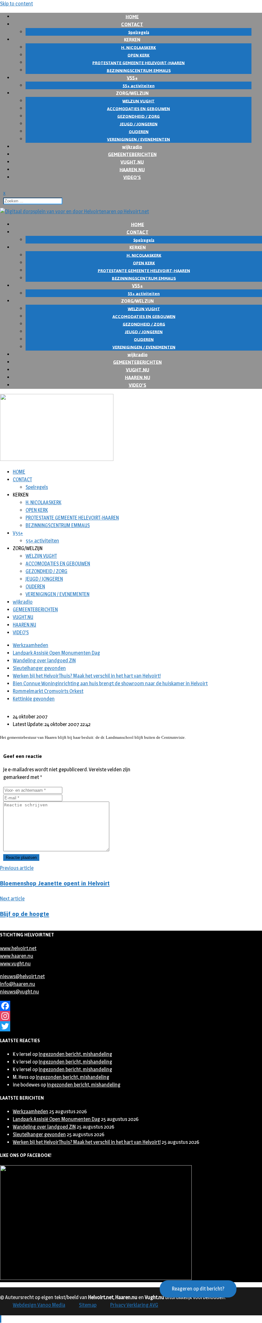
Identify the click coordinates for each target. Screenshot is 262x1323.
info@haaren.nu (17, 984)
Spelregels (37, 487)
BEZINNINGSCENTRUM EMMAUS (58, 525)
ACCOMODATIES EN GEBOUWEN (58, 564)
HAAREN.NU (24, 625)
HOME (19, 472)
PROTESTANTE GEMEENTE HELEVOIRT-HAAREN (72, 518)
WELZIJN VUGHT (41, 556)
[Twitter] (131, 1026)
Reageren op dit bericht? (198, 1289)
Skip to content (16, 4)
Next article (12, 899)
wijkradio (23, 602)
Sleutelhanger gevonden (39, 668)
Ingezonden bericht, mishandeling (75, 1054)
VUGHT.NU (23, 617)
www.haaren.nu (16, 956)
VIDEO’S (132, 177)
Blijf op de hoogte (24, 914)
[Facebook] (131, 1006)
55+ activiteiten (42, 541)
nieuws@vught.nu (19, 992)
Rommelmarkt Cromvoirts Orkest (48, 691)
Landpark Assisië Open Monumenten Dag (56, 653)
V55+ (18, 533)
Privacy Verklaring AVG (134, 1305)
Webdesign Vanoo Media (39, 1305)
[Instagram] (131, 1016)
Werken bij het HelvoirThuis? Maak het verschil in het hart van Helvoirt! (87, 676)
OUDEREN (35, 587)
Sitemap (87, 1305)
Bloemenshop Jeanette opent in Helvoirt (55, 883)
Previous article (17, 868)
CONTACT (22, 479)
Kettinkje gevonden (34, 699)
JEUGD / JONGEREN (44, 579)
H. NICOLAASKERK (43, 502)
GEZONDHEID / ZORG (46, 571)
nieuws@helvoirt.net (22, 976)
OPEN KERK (37, 510)
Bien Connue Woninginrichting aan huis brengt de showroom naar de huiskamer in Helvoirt (110, 683)
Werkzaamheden (30, 645)
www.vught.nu (15, 964)
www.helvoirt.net (18, 948)
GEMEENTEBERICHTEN (35, 610)
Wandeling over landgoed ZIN (44, 661)
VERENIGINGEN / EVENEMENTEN (57, 594)
